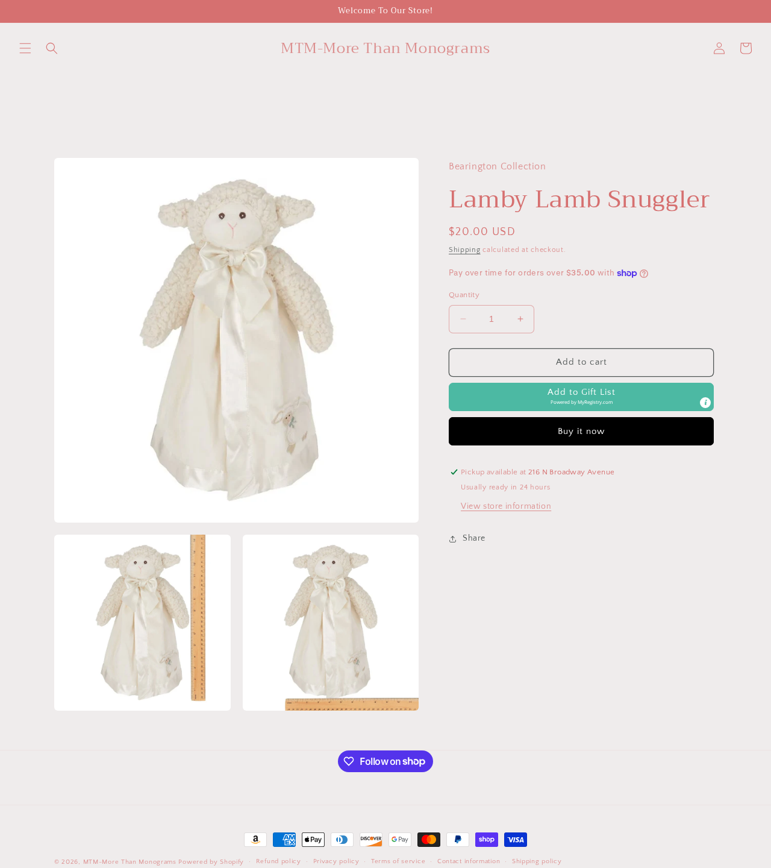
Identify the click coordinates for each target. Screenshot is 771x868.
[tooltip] (705, 402)
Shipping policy (537, 861)
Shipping (465, 250)
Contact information (468, 861)
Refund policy (278, 861)
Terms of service (398, 861)
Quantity (464, 295)
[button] (25, 48)
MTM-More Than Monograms (129, 862)
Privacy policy (336, 861)
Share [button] (474, 538)
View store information (506, 507)
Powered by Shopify (211, 862)
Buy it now (581, 431)
